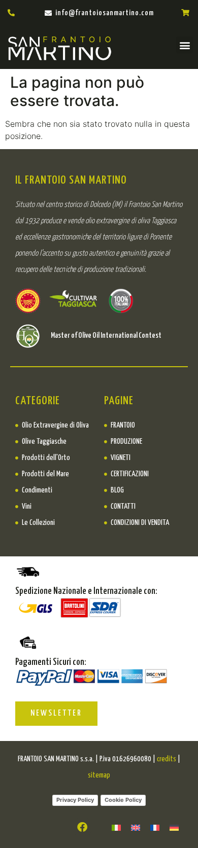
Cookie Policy (123, 799)
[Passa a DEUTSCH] (174, 827)
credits (166, 759)
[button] (184, 45)
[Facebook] (82, 827)
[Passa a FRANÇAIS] (154, 827)
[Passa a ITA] (116, 827)
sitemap (99, 775)
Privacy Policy (75, 799)
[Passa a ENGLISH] (135, 827)
